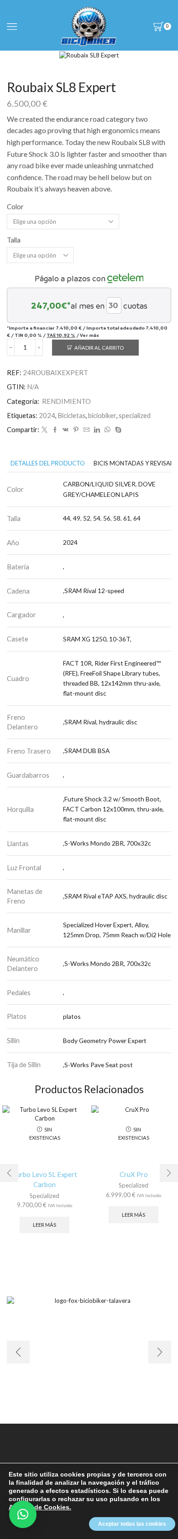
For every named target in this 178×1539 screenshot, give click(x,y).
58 (116, 518)
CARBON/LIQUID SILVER (99, 484)
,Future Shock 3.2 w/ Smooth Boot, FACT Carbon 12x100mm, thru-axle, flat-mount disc (113, 809)
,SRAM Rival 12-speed (93, 590)
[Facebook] (55, 430)
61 (127, 518)
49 (76, 518)
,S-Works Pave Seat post (98, 1065)
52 (86, 518)
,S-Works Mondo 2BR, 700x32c (107, 843)
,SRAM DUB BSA (86, 750)
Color (15, 206)
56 (106, 518)
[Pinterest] (76, 430)
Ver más (89, 335)
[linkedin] (97, 430)
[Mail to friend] (86, 430)
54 (96, 518)
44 (66, 518)
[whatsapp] (107, 430)
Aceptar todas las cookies (132, 1524)
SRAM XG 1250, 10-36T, (97, 639)
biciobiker (102, 415)
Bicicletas (72, 415)
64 (137, 518)
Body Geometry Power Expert (105, 1040)
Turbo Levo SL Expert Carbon (44, 1179)
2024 (47, 415)
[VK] (65, 430)
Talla (14, 240)
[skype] (117, 430)
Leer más (44, 1225)
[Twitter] (44, 430)
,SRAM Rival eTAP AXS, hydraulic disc (115, 896)
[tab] (47, 463)
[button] (23, 1514)
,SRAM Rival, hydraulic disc (100, 722)
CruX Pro (134, 1174)
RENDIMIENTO (66, 401)
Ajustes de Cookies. (40, 1507)
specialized (135, 415)
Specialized (44, 1195)
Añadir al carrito (99, 348)
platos (72, 1016)
